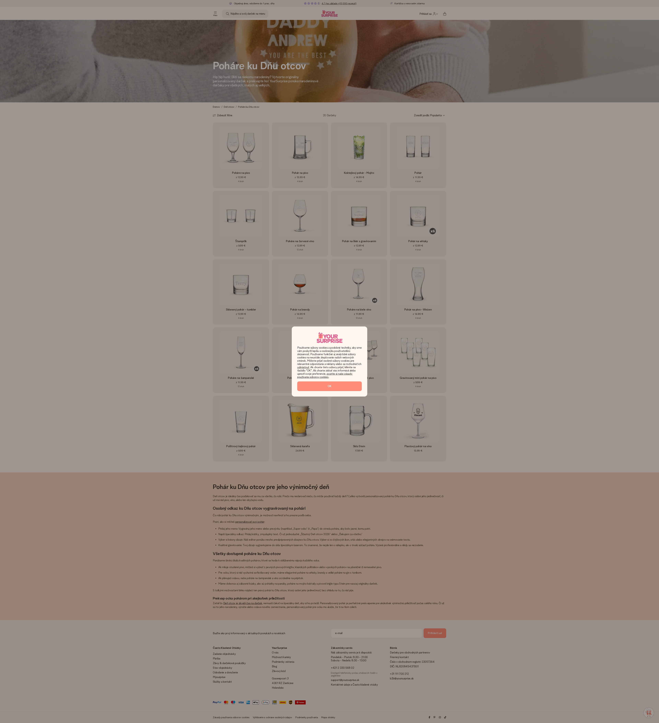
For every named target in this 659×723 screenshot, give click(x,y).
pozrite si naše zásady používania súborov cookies (325, 375)
